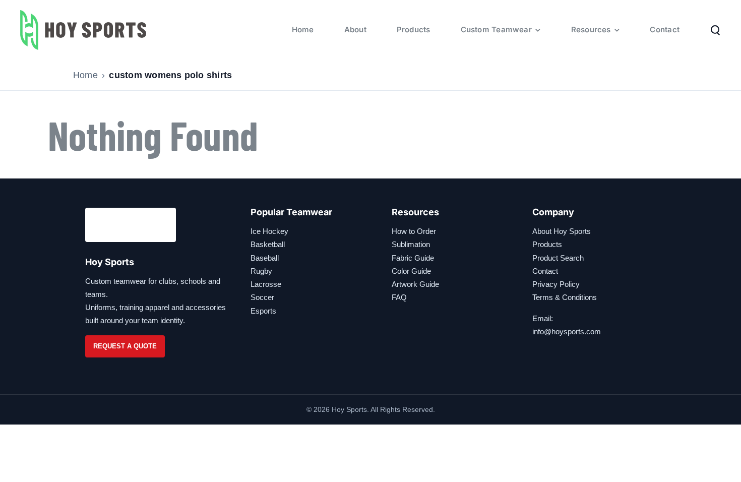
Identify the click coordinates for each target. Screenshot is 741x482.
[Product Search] (715, 30)
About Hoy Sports (561, 231)
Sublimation (411, 244)
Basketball (268, 244)
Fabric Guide (413, 258)
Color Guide (411, 271)
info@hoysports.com (566, 331)
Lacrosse (266, 284)
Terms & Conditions (564, 297)
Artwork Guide (415, 284)
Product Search (558, 258)
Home (85, 75)
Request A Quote (125, 346)
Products (547, 244)
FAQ (399, 297)
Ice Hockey (269, 231)
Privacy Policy (556, 284)
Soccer (262, 297)
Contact (545, 271)
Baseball (265, 258)
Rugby (261, 271)
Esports (263, 311)
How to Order (414, 231)
